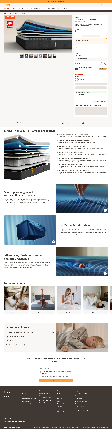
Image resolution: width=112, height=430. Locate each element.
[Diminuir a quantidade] (101, 63)
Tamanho (77, 53)
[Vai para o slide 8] (54, 56)
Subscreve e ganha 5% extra (29, 422)
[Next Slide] (78, 1)
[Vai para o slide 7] (50, 56)
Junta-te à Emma (26, 424)
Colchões (10, 13)
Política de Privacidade (66, 395)
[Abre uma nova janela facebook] (4, 422)
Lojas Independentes (27, 427)
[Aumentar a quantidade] (105, 63)
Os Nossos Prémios (26, 419)
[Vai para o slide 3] (31, 56)
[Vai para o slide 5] (40, 56)
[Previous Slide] (33, 1)
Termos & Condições (54, 395)
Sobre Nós (24, 417)
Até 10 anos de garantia (45, 423)
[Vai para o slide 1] (22, 56)
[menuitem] (85, 5)
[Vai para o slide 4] (36, 56)
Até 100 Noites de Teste (45, 421)
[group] (16, 313)
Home (5, 13)
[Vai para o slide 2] (26, 56)
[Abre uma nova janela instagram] (7, 422)
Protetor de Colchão (62, 427)
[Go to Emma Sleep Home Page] (7, 5)
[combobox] (91, 55)
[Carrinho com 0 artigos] (107, 5)
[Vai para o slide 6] (45, 56)
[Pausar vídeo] (105, 223)
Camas (58, 424)
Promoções (60, 417)
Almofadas (59, 422)
